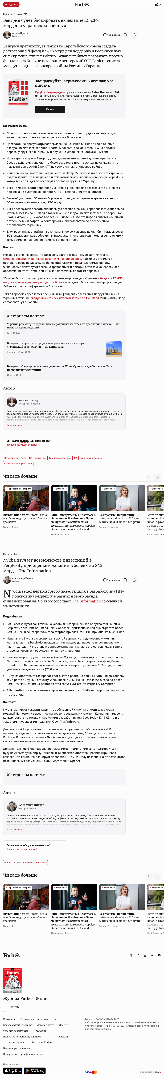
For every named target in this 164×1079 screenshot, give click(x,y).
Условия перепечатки (16, 1030)
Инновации (57, 534)
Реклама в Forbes (42, 1042)
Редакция (63, 1036)
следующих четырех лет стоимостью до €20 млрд (64, 298)
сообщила (57, 282)
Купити (50, 109)
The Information (86, 601)
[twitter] (131, 955)
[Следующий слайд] (157, 477)
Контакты (9, 1019)
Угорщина (40, 458)
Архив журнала (17, 1042)
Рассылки (40, 1030)
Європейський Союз (15, 458)
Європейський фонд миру (18, 463)
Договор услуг (45, 1025)
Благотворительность (16, 1048)
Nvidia (7, 862)
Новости (7, 14)
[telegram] (152, 955)
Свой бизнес (153, 534)
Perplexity (41, 862)
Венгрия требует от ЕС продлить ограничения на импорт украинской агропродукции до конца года (45, 345)
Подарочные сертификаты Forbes (23, 1054)
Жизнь (6, 527)
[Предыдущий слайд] (149, 876)
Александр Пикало (23, 578)
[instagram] (145, 955)
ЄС (30, 458)
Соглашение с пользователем (38, 1019)
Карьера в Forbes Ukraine (17, 1025)
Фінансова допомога (60, 458)
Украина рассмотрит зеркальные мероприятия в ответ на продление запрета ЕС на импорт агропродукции (63, 325)
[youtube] (159, 955)
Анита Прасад (20, 33)
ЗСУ (76, 458)
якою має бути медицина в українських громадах (26, 518)
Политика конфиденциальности (22, 1036)
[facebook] (138, 955)
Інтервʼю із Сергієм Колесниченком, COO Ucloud (73, 522)
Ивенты (64, 1025)
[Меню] (158, 4)
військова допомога (91, 458)
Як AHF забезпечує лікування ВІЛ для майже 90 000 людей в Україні (122, 518)
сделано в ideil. (150, 1072)
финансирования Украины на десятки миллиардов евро (42, 258)
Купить (13, 1007)
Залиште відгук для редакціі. (22, 444)
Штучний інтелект (23, 862)
